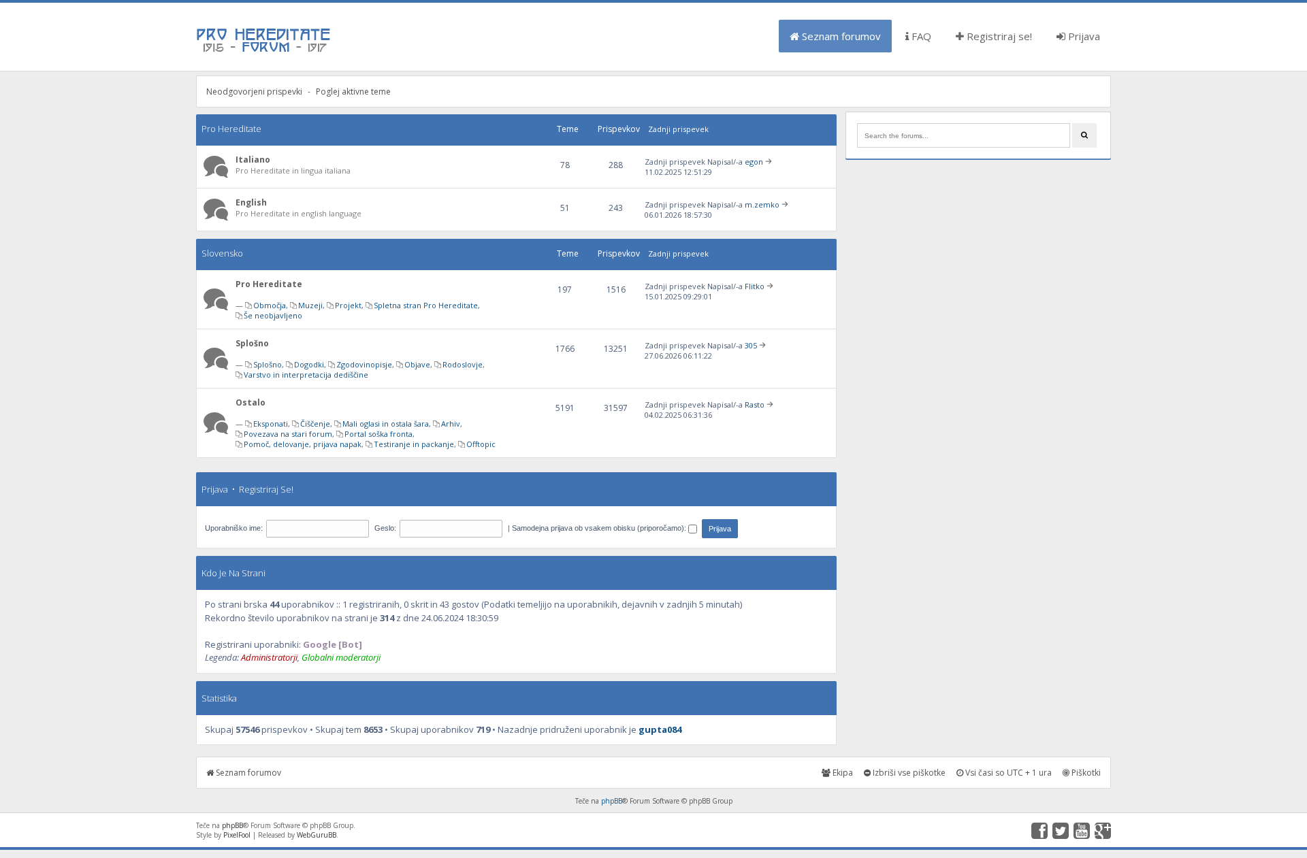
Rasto (754, 404)
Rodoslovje (462, 364)
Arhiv (450, 423)
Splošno (252, 343)
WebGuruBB (316, 835)
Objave (417, 364)
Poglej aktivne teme (353, 91)
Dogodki (309, 364)
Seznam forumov (840, 36)
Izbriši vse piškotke (908, 772)
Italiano (253, 159)
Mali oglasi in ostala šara (385, 423)
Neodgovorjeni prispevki (254, 91)
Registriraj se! (998, 36)
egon (754, 161)
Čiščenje (315, 423)
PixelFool (237, 835)
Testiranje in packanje (414, 444)
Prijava (1082, 36)
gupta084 (660, 729)
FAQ (920, 36)
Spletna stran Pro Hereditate (426, 305)
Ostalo (250, 402)
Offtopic (481, 444)
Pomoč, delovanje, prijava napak (302, 444)
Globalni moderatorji (341, 657)
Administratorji (269, 657)
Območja (269, 305)
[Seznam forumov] (264, 51)
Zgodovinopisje (364, 364)
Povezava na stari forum (288, 434)
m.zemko (762, 204)
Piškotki (1085, 772)
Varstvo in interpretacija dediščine (306, 374)
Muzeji (310, 305)
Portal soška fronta (378, 434)
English (251, 202)
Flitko (754, 286)
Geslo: (385, 528)
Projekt (348, 305)
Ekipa (841, 772)
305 (751, 345)
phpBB (611, 801)
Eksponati (270, 423)
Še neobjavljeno (273, 315)
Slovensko (222, 253)
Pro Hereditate (231, 128)
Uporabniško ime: (234, 528)
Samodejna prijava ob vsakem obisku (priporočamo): (600, 528)
